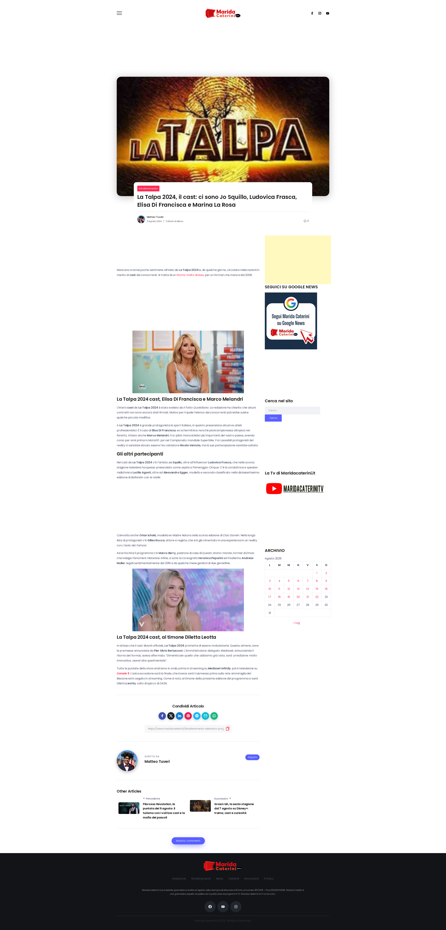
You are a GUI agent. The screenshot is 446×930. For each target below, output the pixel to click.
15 (317, 589)
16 (326, 589)
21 (307, 597)
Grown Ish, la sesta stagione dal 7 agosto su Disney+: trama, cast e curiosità (234, 808)
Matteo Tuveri (155, 217)
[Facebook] (311, 13)
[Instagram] (318, 13)
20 (298, 597)
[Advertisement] (298, 259)
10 (269, 589)
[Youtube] (326, 13)
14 (307, 589)
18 (279, 597)
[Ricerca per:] (292, 410)
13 (298, 589)
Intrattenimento (148, 188)
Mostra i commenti (188, 840)
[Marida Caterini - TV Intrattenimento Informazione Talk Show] (223, 13)
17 (269, 597)
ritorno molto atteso (190, 275)
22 (316, 597)
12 (289, 589)
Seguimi (252, 757)
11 (279, 589)
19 (289, 597)
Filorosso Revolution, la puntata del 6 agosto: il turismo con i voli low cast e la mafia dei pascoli (164, 811)
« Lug (296, 623)
